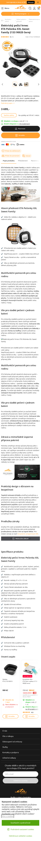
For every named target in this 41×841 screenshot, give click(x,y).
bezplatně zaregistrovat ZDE (28, 534)
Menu (5, 8)
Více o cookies (7, 816)
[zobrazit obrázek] (2, 84)
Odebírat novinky (20, 780)
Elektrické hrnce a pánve (34, 20)
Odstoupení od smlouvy (12, 741)
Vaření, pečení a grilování (21, 20)
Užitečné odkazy (9, 758)
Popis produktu (9, 161)
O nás (4, 731)
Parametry (35, 161)
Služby (5, 747)
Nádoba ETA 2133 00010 (7, 680)
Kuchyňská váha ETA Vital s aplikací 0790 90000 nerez (30, 681)
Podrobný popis (7, 103)
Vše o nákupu (8, 736)
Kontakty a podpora (10, 752)
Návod (28, 156)
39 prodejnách (24, 124)
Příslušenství (23, 161)
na (31, 709)
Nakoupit (31, 2)
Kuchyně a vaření (8, 20)
